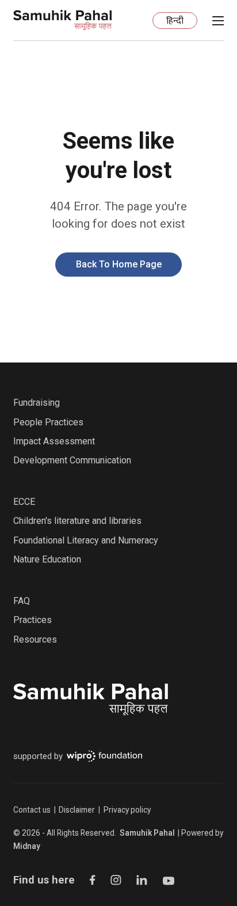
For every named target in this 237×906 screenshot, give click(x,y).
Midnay (26, 846)
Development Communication (72, 460)
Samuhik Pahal (147, 832)
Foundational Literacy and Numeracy (85, 540)
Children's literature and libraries (77, 520)
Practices (32, 619)
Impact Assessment (54, 441)
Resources (35, 639)
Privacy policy (127, 809)
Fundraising (36, 402)
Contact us (32, 809)
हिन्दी (175, 21)
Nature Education (47, 559)
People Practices (48, 422)
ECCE (24, 501)
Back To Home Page (119, 264)
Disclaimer (77, 809)
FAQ (21, 600)
